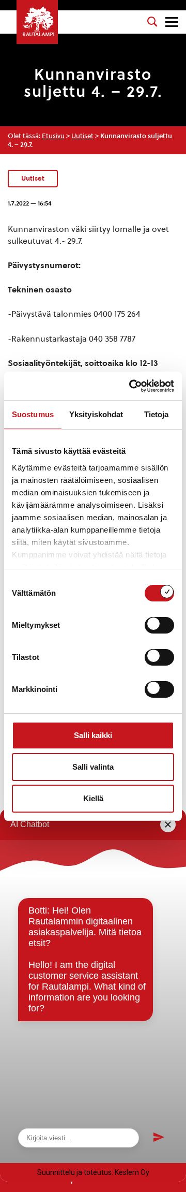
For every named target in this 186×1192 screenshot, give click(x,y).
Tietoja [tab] (156, 414)
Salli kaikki (93, 735)
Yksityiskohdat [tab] (96, 414)
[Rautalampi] (37, 22)
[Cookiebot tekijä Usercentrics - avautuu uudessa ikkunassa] (131, 386)
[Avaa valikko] (171, 22)
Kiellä (93, 798)
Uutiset (82, 136)
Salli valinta (93, 766)
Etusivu (53, 136)
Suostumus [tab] (33, 414)
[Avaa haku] (152, 22)
